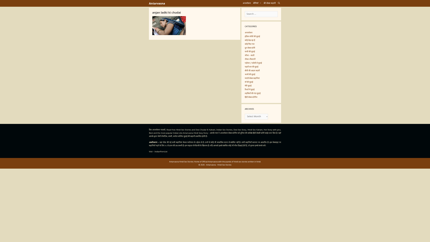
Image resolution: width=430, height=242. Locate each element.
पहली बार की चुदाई (251, 67)
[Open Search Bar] (279, 3)
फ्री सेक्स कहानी (270, 3)
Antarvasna (157, 3)
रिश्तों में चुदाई (250, 90)
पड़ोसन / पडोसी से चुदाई (253, 63)
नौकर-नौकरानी (250, 59)
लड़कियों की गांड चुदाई (253, 93)
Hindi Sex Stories (183, 130)
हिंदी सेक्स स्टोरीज (251, 97)
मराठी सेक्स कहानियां (252, 78)
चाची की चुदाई (250, 52)
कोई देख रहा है (250, 40)
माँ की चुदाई (249, 82)
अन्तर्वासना (247, 3)
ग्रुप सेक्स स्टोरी (250, 48)
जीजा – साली (249, 55)
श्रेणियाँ (255, 3)
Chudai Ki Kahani (207, 130)
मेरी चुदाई (248, 86)
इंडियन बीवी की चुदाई (252, 36)
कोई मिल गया (250, 44)
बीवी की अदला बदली (252, 71)
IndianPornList (161, 152)
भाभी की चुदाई (250, 74)
